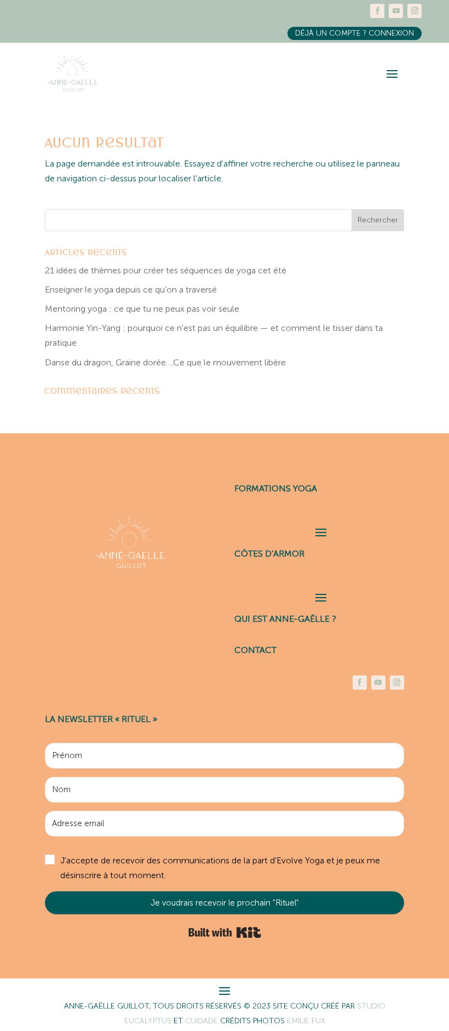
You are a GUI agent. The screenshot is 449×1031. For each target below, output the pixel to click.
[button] (224, 868)
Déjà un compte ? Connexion (354, 33)
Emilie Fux (306, 1021)
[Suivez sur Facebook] (377, 11)
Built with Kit (224, 932)
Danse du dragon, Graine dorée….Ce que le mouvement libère (165, 362)
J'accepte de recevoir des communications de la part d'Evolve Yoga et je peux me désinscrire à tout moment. (220, 867)
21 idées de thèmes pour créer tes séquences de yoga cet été (165, 270)
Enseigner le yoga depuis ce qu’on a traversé (131, 289)
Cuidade (202, 1021)
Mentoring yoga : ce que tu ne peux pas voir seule (142, 308)
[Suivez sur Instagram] (414, 11)
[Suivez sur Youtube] (396, 11)
